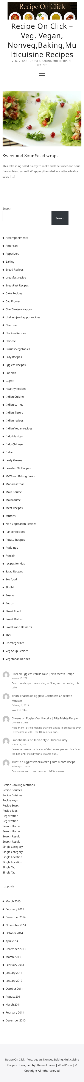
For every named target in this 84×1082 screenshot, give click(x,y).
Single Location (12, 857)
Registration (10, 816)
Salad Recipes (14, 571)
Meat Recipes (14, 508)
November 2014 (16, 925)
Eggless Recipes (16, 365)
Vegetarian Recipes (18, 659)
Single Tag (9, 867)
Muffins (11, 516)
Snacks (10, 595)
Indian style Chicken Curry (50, 740)
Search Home (11, 826)
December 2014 (15, 917)
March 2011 (13, 1004)
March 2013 (13, 957)
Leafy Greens (14, 460)
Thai (8, 635)
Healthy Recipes (16, 389)
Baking (10, 261)
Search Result (11, 836)
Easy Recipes (14, 357)
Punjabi (10, 555)
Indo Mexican (14, 436)
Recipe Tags (10, 811)
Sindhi (10, 587)
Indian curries (14, 404)
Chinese (11, 341)
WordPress (65, 1065)
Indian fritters (14, 412)
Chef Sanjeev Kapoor (19, 309)
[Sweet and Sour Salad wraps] (42, 93)
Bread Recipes (14, 269)
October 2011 (14, 989)
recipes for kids (15, 563)
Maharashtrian (15, 484)
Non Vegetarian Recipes (21, 524)
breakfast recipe (16, 277)
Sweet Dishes (14, 619)
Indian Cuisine (15, 397)
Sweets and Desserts (19, 627)
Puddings (12, 547)
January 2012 (14, 981)
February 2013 (15, 965)
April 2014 (12, 941)
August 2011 (14, 996)
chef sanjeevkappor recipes (23, 317)
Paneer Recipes (15, 532)
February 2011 (15, 1012)
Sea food (11, 579)
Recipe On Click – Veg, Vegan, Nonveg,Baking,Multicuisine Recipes (42, 40)
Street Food (13, 611)
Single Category (13, 847)
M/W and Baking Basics (20, 476)
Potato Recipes (15, 540)
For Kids (11, 373)
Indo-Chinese (14, 444)
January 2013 (14, 973)
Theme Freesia (46, 1065)
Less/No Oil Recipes (18, 468)
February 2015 (15, 909)
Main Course (14, 492)
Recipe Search (11, 805)
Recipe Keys (10, 800)
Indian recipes (14, 420)
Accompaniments (17, 238)
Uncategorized (15, 643)
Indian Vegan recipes (19, 428)
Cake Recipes (14, 293)
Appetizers (12, 254)
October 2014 (14, 933)
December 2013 (15, 949)
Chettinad (12, 325)
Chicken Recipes (16, 333)
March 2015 (13, 901)
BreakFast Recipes (17, 285)
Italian (10, 452)
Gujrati (10, 381)
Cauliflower (13, 301)
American (12, 246)
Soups (10, 603)
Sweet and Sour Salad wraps (30, 155)
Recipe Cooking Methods (19, 785)
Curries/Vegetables (18, 349)
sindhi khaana (21, 696)
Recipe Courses (12, 790)
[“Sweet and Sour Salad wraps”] (12, 177)
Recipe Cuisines (12, 795)
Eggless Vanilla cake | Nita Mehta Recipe (48, 674)
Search (7, 208)
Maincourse (13, 500)
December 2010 (15, 1020)
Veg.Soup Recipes (17, 651)
